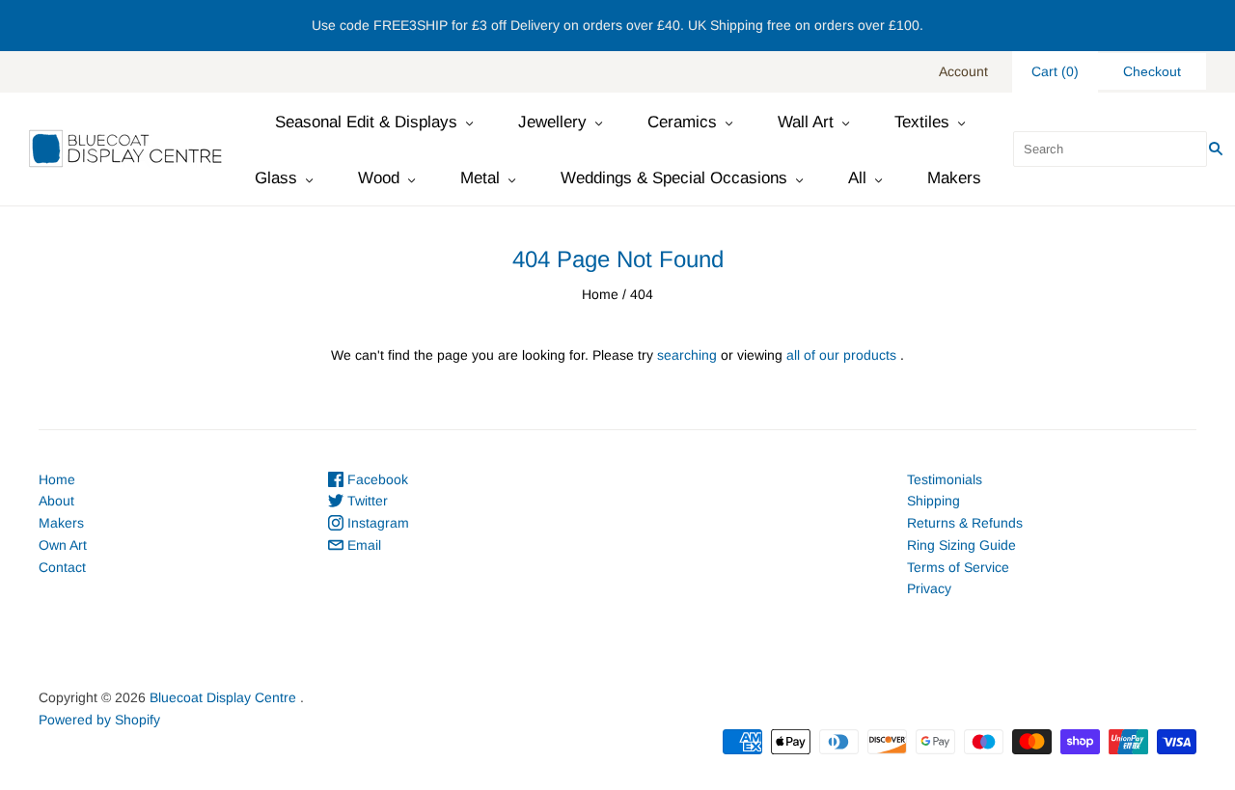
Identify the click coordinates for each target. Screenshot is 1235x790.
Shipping (933, 500)
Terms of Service (958, 567)
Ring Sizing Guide (961, 545)
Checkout (1152, 71)
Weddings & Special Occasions (674, 178)
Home (600, 294)
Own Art (63, 545)
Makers (954, 178)
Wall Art (806, 122)
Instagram (376, 523)
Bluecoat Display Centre (223, 697)
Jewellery (552, 122)
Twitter (365, 500)
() (1055, 71)
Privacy (929, 588)
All (857, 178)
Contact (62, 567)
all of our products (841, 355)
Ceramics (682, 122)
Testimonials (944, 479)
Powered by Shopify (99, 719)
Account (963, 71)
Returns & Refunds (965, 523)
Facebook (375, 479)
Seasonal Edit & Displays (366, 122)
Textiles (921, 122)
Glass (276, 178)
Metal (480, 178)
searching (687, 355)
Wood (378, 178)
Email (362, 545)
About (56, 500)
